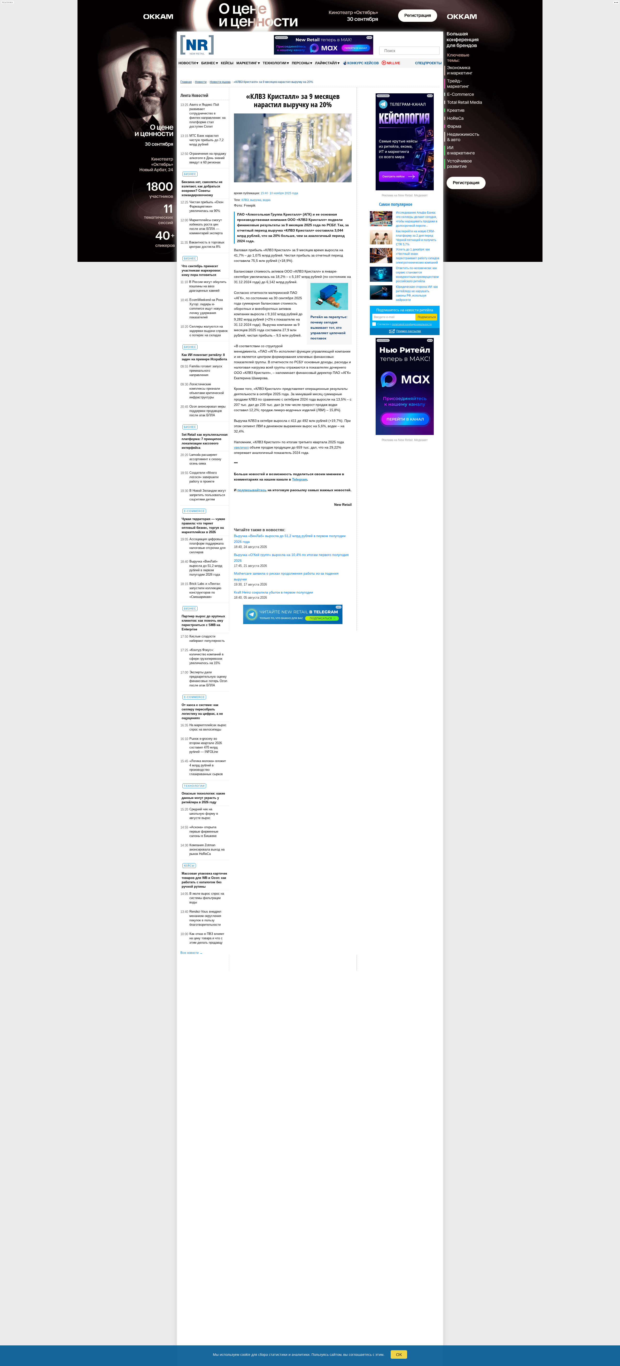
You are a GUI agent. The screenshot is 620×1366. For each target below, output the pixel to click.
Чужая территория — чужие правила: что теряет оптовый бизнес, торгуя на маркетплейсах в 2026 (203, 525)
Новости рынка (220, 82)
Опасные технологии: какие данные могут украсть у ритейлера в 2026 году (203, 798)
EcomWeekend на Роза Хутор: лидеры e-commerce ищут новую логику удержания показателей (206, 308)
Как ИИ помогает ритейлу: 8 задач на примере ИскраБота (204, 357)
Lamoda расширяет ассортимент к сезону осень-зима (205, 459)
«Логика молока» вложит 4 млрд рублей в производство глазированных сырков (207, 767)
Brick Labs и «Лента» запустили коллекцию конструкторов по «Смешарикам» (205, 590)
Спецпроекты (428, 63)
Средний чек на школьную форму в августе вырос (203, 813)
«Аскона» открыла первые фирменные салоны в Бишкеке (203, 831)
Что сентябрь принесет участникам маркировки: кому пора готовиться (201, 270)
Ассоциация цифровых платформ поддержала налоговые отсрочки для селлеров (207, 545)
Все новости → (191, 953)
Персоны (302, 63)
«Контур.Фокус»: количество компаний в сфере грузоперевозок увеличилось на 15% (206, 656)
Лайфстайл (327, 63)
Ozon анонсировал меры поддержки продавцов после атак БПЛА (207, 411)
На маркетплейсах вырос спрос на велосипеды (207, 727)
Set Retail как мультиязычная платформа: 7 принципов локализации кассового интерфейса (205, 441)
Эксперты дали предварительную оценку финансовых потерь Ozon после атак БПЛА (208, 678)
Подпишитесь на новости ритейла (404, 310)
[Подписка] (434, 38)
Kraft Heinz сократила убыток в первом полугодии (273, 592)
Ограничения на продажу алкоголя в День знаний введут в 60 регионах (207, 158)
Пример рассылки (408, 331)
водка (267, 200)
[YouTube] (418, 38)
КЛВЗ (245, 200)
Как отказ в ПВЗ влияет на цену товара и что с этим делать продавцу (206, 938)
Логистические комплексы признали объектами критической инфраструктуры (206, 390)
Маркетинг (248, 63)
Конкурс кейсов (363, 63)
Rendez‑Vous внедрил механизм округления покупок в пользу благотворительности (205, 918)
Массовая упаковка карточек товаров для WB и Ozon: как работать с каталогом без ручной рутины (204, 880)
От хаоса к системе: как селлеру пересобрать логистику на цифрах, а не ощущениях (202, 711)
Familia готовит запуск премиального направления (205, 370)
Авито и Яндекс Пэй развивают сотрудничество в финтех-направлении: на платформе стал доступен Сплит (207, 115)
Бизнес (209, 63)
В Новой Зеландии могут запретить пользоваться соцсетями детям (207, 495)
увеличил (241, 447)
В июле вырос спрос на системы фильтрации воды (206, 898)
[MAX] (401, 38)
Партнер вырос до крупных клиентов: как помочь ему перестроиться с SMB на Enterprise (203, 622)
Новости (188, 63)
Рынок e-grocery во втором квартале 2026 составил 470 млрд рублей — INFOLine (205, 745)
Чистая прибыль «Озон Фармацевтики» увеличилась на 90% (206, 206)
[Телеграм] (384, 38)
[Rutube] (426, 38)
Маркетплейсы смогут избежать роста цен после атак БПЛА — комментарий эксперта (206, 226)
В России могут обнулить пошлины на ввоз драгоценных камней (207, 286)
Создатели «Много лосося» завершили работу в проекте (203, 477)
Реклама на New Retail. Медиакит (405, 195)
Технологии (276, 63)
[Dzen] (409, 38)
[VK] (393, 38)
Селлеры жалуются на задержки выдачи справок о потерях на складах (208, 331)
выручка (255, 200)
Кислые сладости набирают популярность (207, 639)
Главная (186, 82)
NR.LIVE (393, 63)
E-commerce (194, 511)
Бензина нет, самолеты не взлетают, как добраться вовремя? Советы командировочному (202, 188)
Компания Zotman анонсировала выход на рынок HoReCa (207, 849)
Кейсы (227, 63)
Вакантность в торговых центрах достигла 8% (207, 245)
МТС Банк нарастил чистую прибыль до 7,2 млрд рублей (206, 140)
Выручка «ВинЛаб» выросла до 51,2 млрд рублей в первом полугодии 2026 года (205, 568)
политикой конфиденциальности (412, 324)
